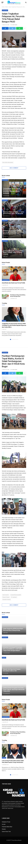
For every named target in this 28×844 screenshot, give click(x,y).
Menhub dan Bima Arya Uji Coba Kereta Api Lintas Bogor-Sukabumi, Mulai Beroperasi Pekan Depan (13, 232)
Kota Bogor (4, 10)
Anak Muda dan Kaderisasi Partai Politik (13, 283)
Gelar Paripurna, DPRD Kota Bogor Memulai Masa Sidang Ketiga (13, 629)
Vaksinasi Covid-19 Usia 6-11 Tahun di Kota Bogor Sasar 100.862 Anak (13, 212)
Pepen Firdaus (6, 597)
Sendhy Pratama (6, 599)
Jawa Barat (4, 220)
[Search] (26, 2)
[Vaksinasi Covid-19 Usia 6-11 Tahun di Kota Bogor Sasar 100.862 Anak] (14, 209)
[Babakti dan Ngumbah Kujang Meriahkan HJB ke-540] (14, 666)
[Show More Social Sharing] (24, 28)
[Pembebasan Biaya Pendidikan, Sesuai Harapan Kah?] (5, 296)
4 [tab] (14, 339)
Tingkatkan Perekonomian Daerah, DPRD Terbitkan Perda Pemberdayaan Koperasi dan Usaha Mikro (14, 325)
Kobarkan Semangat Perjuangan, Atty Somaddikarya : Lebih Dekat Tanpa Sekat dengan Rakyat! (12, 648)
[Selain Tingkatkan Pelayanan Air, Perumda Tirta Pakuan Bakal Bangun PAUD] (14, 40)
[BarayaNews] (14, 2)
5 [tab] (16, 339)
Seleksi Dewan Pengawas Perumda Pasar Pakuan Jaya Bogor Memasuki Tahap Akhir (13, 689)
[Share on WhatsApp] (19, 28)
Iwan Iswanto (6, 594)
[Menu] (2, 2)
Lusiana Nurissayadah (16, 594)
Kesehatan (4, 200)
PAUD (6, 6)
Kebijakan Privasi (6, 821)
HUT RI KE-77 (4, 637)
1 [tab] (10, 339)
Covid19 (4, 320)
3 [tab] (13, 339)
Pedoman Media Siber (7, 826)
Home (3, 6)
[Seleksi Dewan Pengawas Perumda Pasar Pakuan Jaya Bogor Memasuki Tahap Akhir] (14, 686)
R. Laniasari (14, 597)
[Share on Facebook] (5, 28)
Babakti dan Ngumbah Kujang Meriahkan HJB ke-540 (11, 670)
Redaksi (4, 829)
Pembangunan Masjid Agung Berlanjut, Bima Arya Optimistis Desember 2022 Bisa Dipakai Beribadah (12, 191)
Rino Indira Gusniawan (8, 162)
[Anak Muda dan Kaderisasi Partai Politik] (14, 273)
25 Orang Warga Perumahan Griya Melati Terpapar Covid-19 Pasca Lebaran (13, 252)
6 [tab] (17, 339)
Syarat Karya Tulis (6, 831)
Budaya (4, 657)
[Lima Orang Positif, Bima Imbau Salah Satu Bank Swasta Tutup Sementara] (14, 751)
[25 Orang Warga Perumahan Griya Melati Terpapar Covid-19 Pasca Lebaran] (14, 249)
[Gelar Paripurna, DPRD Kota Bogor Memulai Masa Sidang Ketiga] (14, 625)
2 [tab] (12, 339)
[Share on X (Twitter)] (12, 28)
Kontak (3, 824)
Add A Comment (14, 167)
